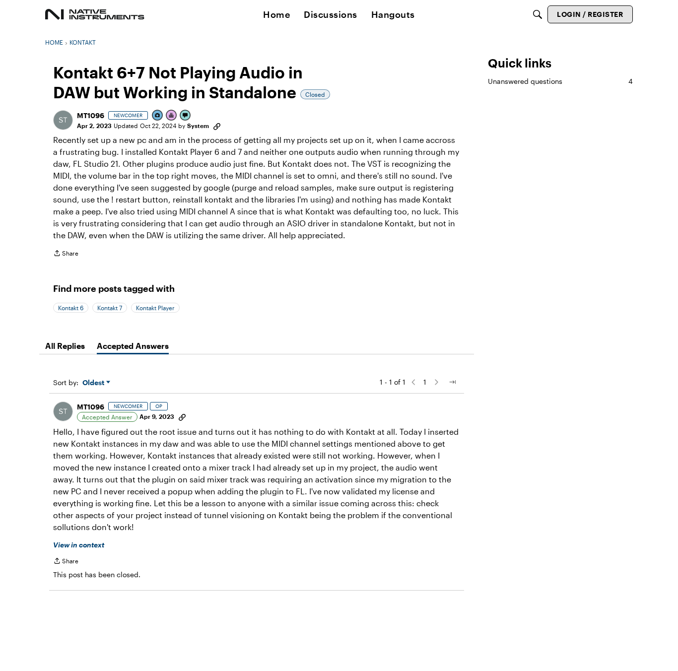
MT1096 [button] (90, 115)
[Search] (537, 14)
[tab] (65, 345)
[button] (63, 120)
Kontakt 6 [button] (70, 307)
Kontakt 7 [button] (109, 307)
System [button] (198, 125)
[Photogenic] (158, 116)
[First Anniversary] (172, 116)
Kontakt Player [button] (155, 307)
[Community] (94, 14)
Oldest (94, 383)
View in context (78, 544)
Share (65, 254)
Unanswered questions (560, 81)
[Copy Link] (217, 125)
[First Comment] (186, 116)
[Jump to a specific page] (452, 382)
